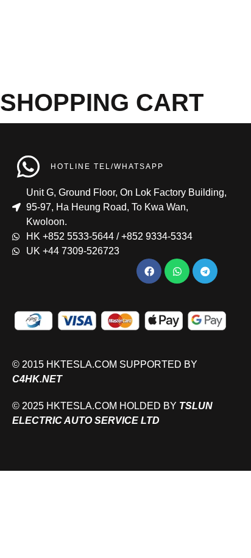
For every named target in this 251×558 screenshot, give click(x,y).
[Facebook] (148, 271)
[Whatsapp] (176, 271)
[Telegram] (205, 271)
